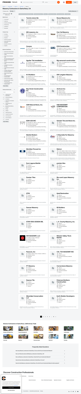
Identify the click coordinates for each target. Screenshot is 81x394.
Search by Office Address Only (7, 14)
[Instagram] (75, 391)
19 (53, 316)
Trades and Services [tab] (22, 376)
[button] (3, 19)
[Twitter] (73, 391)
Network (14, 2)
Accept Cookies (11, 387)
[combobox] (50, 2)
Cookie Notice (16, 385)
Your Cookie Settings (11, 390)
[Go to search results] (14, 92)
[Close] (20, 376)
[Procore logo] (7, 2)
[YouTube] (77, 391)
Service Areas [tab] (30, 376)
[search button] (58, 2)
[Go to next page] (56, 317)
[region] (11, 383)
